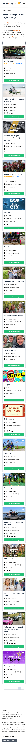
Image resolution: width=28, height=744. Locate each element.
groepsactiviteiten (15, 36)
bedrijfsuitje (16, 30)
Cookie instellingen (8, 736)
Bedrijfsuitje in (7, 10)
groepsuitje (5, 23)
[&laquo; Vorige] (5, 688)
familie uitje (13, 23)
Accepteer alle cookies (9, 740)
